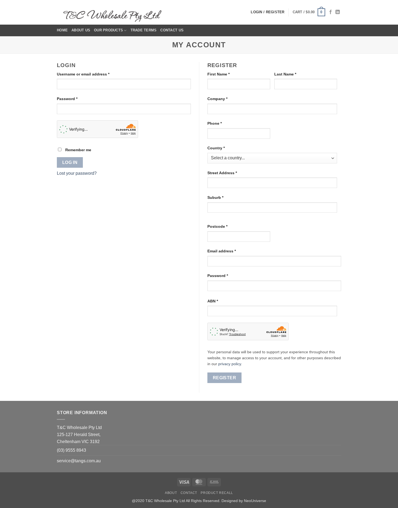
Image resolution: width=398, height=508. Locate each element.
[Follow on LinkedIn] (337, 12)
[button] (309, 12)
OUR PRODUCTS (108, 30)
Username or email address (91, 74)
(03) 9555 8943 (71, 450)
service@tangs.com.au (79, 460)
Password (75, 98)
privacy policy (229, 364)
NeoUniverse (255, 501)
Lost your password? (77, 173)
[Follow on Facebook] (330, 12)
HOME (62, 30)
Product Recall (217, 493)
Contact (189, 493)
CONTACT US (172, 30)
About (171, 493)
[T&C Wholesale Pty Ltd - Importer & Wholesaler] (114, 12)
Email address (229, 251)
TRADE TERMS (144, 30)
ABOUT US (80, 30)
